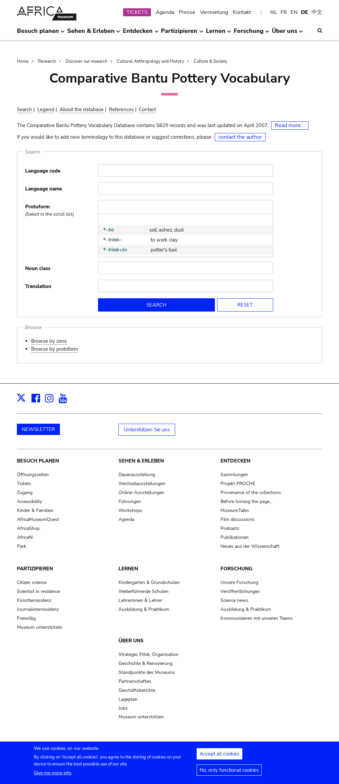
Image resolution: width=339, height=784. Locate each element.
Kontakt (242, 12)
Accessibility (29, 501)
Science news (234, 600)
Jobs (123, 708)
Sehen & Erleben (141, 461)
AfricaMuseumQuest (38, 519)
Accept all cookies (219, 753)
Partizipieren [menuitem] (179, 33)
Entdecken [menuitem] (138, 33)
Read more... (290, 125)
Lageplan (128, 699)
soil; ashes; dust (166, 230)
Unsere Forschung (239, 582)
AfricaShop (28, 528)
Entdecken (235, 461)
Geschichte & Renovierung (145, 663)
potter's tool (163, 250)
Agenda (165, 12)
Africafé (25, 537)
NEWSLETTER (38, 429)
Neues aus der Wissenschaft (249, 546)
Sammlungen (234, 474)
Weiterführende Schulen (144, 591)
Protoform (37, 206)
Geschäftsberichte (137, 690)
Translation (38, 286)
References (121, 109)
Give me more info (53, 772)
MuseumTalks (234, 510)
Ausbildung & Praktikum (144, 609)
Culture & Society (210, 61)
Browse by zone (49, 341)
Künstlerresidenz (34, 600)
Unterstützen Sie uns (147, 429)
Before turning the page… (246, 501)
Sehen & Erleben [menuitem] (91, 33)
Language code (42, 171)
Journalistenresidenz (38, 609)
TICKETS (137, 12)
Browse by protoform (54, 349)
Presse (187, 12)
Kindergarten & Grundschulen (149, 582)
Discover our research (86, 61)
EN (294, 12)
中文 (317, 12)
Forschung (236, 568)
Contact (147, 109)
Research (47, 61)
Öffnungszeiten (33, 474)
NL (273, 12)
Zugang (24, 492)
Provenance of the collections (250, 492)
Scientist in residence (38, 591)
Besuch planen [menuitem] (38, 33)
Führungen (130, 501)
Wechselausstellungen (142, 483)
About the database (82, 109)
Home (22, 61)
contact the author (240, 137)
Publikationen (234, 537)
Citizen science (31, 582)
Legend (45, 109)
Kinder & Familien (35, 510)
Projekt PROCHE (237, 483)
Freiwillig (26, 618)
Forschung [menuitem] (249, 33)
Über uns (131, 640)
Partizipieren (35, 568)
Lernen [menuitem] (215, 33)
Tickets (24, 483)
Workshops (130, 510)
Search (24, 109)
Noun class (37, 268)
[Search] (319, 30)
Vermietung (214, 12)
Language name (43, 188)
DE (304, 12)
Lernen (128, 568)
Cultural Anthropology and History (150, 61)
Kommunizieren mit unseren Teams (256, 618)
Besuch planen (38, 461)
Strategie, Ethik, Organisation (148, 654)
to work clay (163, 240)
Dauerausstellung (137, 474)
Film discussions (237, 519)
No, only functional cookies (229, 770)
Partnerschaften (135, 681)
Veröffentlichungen (240, 591)
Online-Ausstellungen (141, 492)
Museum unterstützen (39, 627)
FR (283, 12)
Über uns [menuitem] (284, 33)
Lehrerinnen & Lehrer (140, 600)
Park (21, 546)
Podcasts (229, 528)
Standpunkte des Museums (147, 672)
